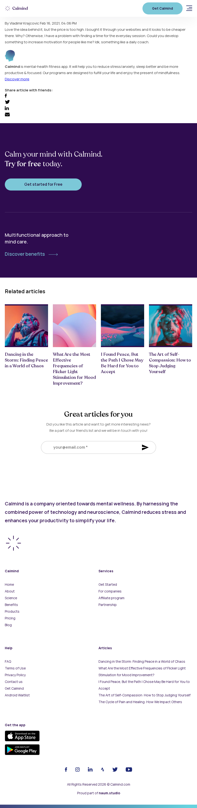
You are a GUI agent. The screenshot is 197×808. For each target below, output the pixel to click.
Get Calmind (162, 8)
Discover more (17, 79)
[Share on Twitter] (7, 102)
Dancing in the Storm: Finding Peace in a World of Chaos (141, 661)
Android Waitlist (17, 695)
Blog (8, 625)
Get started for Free (43, 184)
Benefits (11, 605)
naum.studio (109, 793)
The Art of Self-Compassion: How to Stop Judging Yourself (144, 695)
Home (9, 584)
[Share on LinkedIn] (7, 109)
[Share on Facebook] (6, 96)
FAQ (8, 661)
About (10, 591)
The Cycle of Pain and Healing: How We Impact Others (140, 702)
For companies (110, 591)
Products (12, 611)
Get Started (107, 584)
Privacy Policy (15, 675)
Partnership (107, 605)
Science (11, 598)
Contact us (14, 682)
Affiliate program (111, 598)
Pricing (10, 618)
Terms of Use (15, 668)
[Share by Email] (7, 115)
